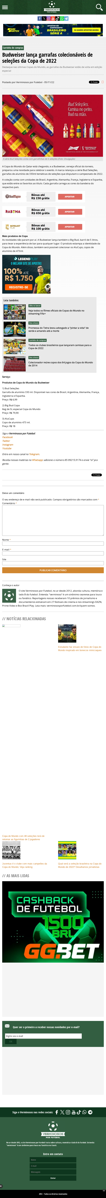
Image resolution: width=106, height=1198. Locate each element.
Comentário (9, 503)
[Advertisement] (53, 994)
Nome (6, 539)
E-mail (6, 549)
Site (4, 559)
